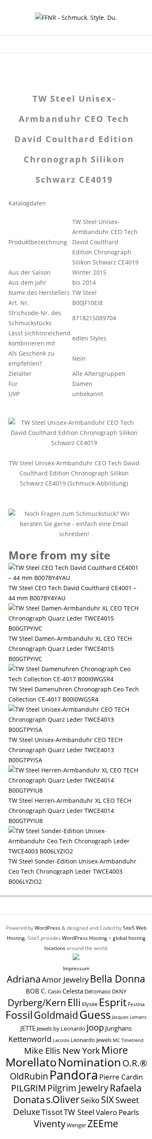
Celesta (72, 991)
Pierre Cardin (121, 1077)
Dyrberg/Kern (37, 1002)
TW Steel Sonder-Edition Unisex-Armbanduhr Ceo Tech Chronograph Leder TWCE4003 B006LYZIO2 (72, 871)
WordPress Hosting (84, 938)
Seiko (90, 1100)
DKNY (119, 991)
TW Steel (79, 1112)
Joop (95, 1027)
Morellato (31, 1062)
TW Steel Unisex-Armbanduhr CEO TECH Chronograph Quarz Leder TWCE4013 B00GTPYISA (65, 750)
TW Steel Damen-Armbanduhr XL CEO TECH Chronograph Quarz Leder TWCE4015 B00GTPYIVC (70, 648)
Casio (54, 991)
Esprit (113, 1002)
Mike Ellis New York (62, 1050)
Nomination (89, 1062)
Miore (114, 1050)
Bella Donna (117, 978)
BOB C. (36, 991)
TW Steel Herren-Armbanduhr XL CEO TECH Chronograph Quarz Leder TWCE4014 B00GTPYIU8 (69, 810)
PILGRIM (28, 1088)
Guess (95, 1014)
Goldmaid (56, 1015)
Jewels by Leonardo (61, 1028)
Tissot (51, 1112)
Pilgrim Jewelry (78, 1088)
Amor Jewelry (65, 979)
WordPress (47, 927)
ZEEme (102, 1123)
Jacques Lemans (129, 1017)
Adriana (24, 978)
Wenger (76, 1125)
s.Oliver (62, 1099)
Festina (136, 1004)
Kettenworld (30, 1039)
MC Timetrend (128, 1040)
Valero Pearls (117, 1112)
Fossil (19, 1014)
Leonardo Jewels (91, 1040)
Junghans (118, 1028)
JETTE (27, 1028)
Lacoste (61, 1040)
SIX (107, 1099)
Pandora (73, 1074)
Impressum (76, 968)
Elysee (90, 1004)
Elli (74, 1002)
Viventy (49, 1123)
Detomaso (97, 991)
